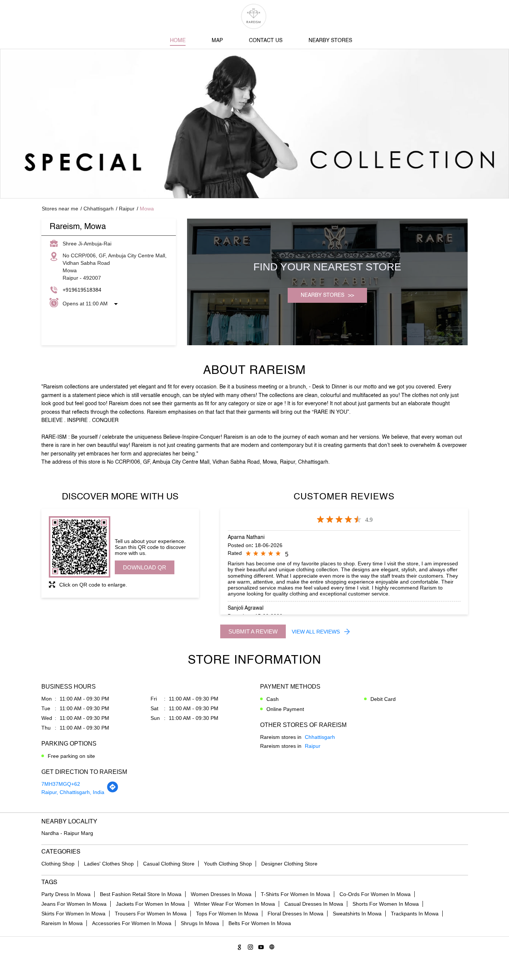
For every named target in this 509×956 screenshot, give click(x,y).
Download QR (144, 567)
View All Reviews (316, 632)
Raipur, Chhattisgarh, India (72, 792)
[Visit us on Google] (238, 945)
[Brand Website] (270, 945)
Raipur (127, 209)
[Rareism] (255, 16)
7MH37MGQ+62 (60, 784)
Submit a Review (253, 631)
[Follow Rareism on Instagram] (249, 945)
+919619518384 (82, 290)
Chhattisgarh (98, 209)
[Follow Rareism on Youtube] (260, 945)
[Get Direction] (112, 791)
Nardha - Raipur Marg (67, 833)
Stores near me (60, 209)
